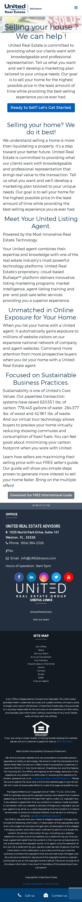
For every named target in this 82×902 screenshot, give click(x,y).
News (41, 650)
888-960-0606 (63, 741)
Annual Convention (41, 656)
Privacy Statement (33, 883)
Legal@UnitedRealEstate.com (45, 815)
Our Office (41, 646)
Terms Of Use (52, 883)
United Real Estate (41, 612)
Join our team (41, 619)
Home (41, 667)
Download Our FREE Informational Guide (41, 495)
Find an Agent (41, 681)
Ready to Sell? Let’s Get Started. (41, 107)
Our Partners (41, 660)
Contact (41, 670)
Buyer (41, 674)
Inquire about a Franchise (41, 663)
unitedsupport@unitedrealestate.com (51, 778)
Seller (41, 677)
